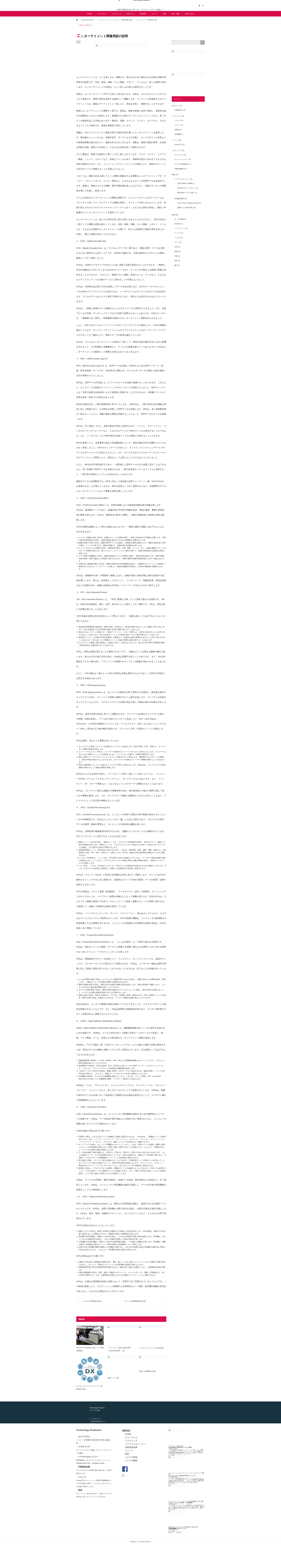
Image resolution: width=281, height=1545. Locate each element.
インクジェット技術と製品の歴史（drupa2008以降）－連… (119, 1349)
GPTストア (130, 14)
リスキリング (116, 14)
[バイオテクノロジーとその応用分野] (152, 1335)
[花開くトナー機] (121, 1365)
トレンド (154, 14)
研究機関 (178, 134)
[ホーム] (77, 20)
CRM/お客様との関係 (184, 183)
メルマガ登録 (131, 1457)
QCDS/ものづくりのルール (186, 188)
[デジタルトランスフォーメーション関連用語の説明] (90, 1369)
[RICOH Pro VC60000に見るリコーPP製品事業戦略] (90, 1335)
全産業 (177, 129)
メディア (178, 125)
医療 (176, 251)
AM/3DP (177, 224)
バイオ (177, 237)
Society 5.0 (178, 144)
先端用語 (143, 14)
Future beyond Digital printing (187, 203)
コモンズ (178, 120)
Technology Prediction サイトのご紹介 (180, 1447)
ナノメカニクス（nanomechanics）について (182, 1475)
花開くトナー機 (113, 1378)
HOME (89, 14)
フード (177, 242)
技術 (164, 14)
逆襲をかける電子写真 (185, 207)
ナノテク (178, 233)
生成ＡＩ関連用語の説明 (147, 1371)
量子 (176, 265)
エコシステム (101, 14)
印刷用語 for (179, 110)
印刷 (176, 256)
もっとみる (171, 1455)
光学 (176, 247)
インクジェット (180, 228)
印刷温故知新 (179, 198)
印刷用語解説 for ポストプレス (177, 1528)
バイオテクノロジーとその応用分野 (151, 1348)
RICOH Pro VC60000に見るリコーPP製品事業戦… (90, 1349)
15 (177, 1532)
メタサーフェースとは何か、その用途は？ (181, 1502)
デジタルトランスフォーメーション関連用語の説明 (89, 1387)
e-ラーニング (179, 155)
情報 (173, 174)
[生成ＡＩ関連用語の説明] (152, 1362)
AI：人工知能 (179, 219)
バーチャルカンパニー (182, 179)
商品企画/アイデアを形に (186, 192)
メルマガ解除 (131, 1460)
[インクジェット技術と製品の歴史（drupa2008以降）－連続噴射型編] (121, 1335)
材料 (176, 261)
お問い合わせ (189, 14)
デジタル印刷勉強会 (181, 164)
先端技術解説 (179, 169)
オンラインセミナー (181, 159)
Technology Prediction (88, 1430)
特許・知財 (175, 14)
